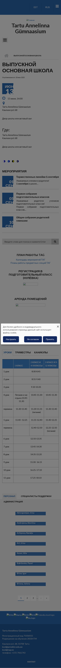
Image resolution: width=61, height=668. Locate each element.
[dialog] (30, 333)
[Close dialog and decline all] (58, 325)
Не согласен (33, 339)
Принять (50, 339)
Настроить (11, 339)
